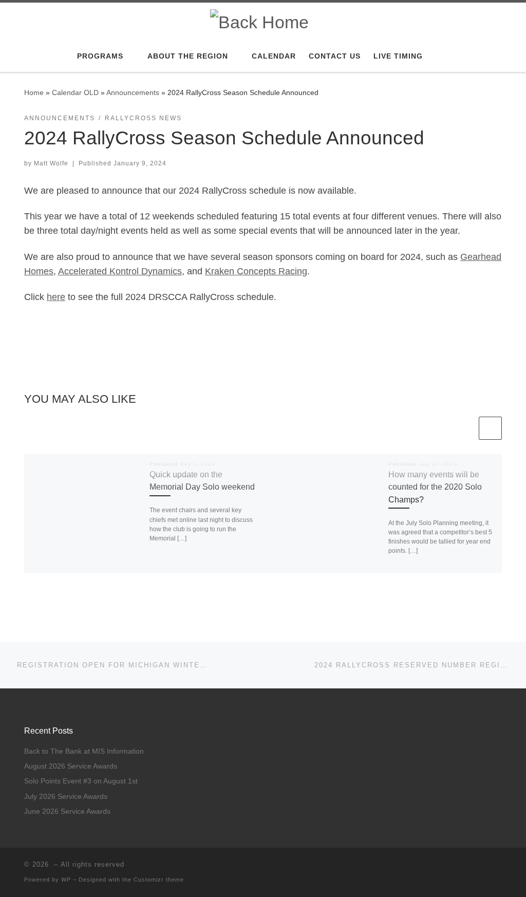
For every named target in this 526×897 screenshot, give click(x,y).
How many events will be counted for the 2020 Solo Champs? (435, 487)
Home (34, 92)
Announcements (132, 92)
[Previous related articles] (465, 428)
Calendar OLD (75, 92)
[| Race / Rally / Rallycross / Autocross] (259, 20)
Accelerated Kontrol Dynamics (120, 271)
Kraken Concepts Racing (256, 271)
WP (66, 879)
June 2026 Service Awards (67, 811)
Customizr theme (159, 879)
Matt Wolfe (51, 163)
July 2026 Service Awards (65, 796)
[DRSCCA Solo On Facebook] (499, 867)
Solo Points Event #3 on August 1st (81, 781)
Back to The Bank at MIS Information (84, 751)
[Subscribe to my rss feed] (484, 867)
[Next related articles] (490, 428)
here (56, 297)
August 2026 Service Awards (70, 766)
